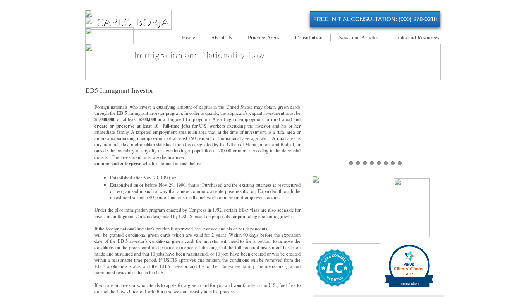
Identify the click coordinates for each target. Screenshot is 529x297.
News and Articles (358, 37)
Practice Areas (263, 37)
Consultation (309, 37)
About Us (221, 37)
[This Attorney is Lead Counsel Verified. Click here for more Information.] (335, 285)
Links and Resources (416, 37)
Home (188, 37)
